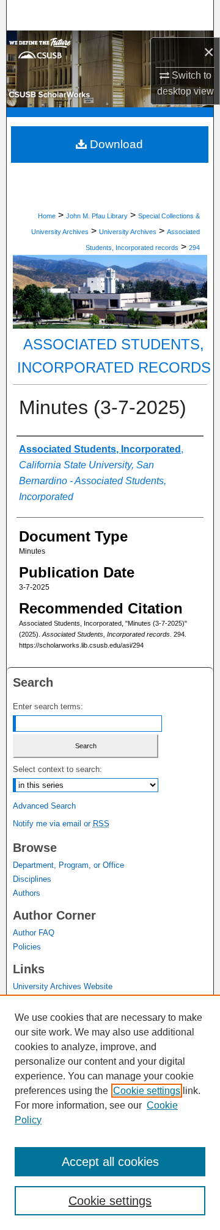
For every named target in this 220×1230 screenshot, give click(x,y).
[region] (110, 1112)
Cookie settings (146, 1090)
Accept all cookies (110, 1161)
